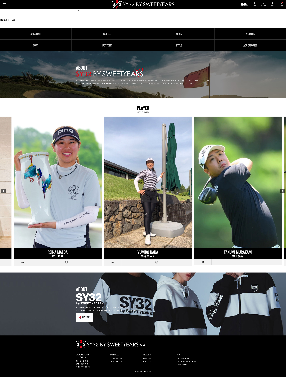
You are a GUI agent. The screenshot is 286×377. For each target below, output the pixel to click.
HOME (78, 10)
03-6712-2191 (84, 361)
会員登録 (147, 358)
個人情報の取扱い (184, 358)
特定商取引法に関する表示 (187, 361)
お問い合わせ (182, 364)
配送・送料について (118, 361)
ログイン (147, 361)
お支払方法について (118, 358)
